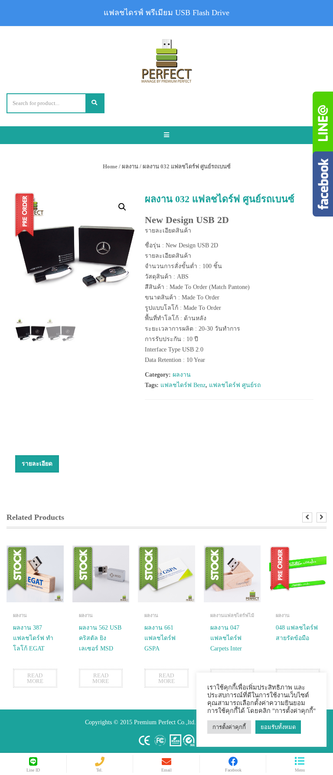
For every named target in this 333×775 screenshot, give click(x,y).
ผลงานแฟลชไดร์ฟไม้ (232, 615)
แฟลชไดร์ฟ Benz (183, 385)
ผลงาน (130, 166)
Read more (35, 678)
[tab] (37, 464)
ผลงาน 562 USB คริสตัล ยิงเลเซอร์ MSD (100, 638)
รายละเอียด (37, 463)
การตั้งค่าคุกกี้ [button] (229, 727)
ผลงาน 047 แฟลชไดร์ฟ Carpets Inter (226, 638)
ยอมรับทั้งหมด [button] (278, 727)
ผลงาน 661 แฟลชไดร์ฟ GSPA (160, 638)
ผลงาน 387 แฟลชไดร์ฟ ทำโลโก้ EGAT (33, 638)
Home (110, 166)
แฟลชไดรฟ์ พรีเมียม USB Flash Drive (166, 12)
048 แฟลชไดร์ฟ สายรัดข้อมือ (297, 632)
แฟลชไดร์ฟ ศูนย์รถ (235, 385)
